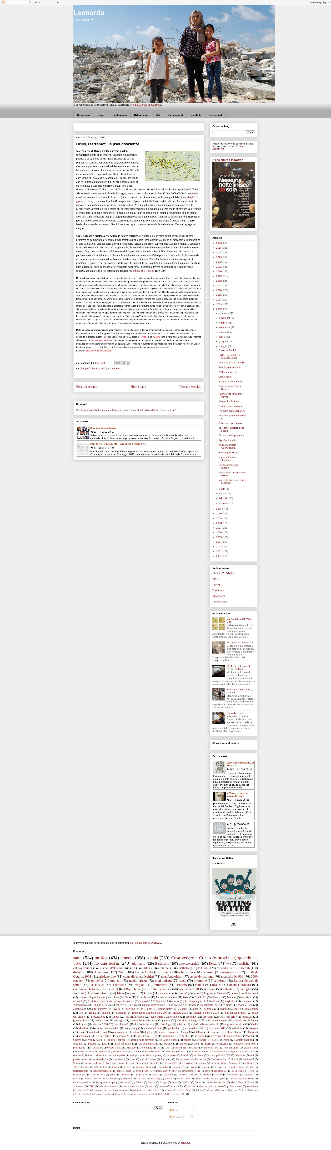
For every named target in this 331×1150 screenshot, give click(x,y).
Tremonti (127, 1078)
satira (183, 1051)
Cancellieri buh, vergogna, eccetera (237, 714)
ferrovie (219, 1067)
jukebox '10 (101, 1020)
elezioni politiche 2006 (219, 1055)
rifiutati (187, 1039)
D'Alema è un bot (227, 372)
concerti (120, 1004)
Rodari (250, 1082)
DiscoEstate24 (121, 1024)
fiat (124, 1086)
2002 (219, 551)
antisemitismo (100, 993)
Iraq (81, 1012)
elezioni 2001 (179, 1094)
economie (191, 1016)
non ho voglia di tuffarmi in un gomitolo (191, 1004)
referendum (251, 1008)
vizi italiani (125, 1082)
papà (252, 1055)
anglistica (230, 1001)
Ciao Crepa (224, 376)
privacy (159, 1055)
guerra (167, 972)
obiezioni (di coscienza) (211, 1086)
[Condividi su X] (122, 363)
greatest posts (234, 1067)
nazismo (130, 1008)
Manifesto (83, 1028)
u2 (199, 1070)
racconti (244, 968)
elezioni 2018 (100, 1024)
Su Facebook (175, 115)
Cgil (105, 1067)
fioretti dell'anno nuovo (99, 1055)
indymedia (240, 1055)
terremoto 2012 (217, 1028)
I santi (101, 115)
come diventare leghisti (138, 976)
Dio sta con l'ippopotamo (231, 435)
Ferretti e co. (112, 1078)
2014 (219, 299)
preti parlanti (163, 980)
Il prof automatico (227, 440)
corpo (251, 1070)
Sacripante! (248, 1059)
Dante (226, 1039)
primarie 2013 (84, 1090)
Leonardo (88, 13)
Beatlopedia (120, 115)
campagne (222, 1043)
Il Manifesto (218, 596)
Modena (231, 997)
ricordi (136, 1051)
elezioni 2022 (79, 1074)
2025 (219, 247)
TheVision (119, 985)
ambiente (83, 1036)
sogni (185, 1032)
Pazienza (222, 1090)
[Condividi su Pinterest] (128, 363)
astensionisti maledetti (107, 1028)
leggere (149, 1032)
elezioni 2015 (183, 1078)
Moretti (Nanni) (244, 1039)
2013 (219, 304)
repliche (244, 963)
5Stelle (254, 1024)
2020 (219, 271)
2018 (219, 280)
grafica (113, 1074)
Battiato (184, 968)
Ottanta (227, 989)
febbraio (224, 498)
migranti (115, 980)
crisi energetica (103, 1036)
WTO (91, 1086)
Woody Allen (94, 1039)
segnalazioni (230, 972)
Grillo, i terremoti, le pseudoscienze (229, 356)
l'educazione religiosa (214, 1078)
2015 (219, 294)
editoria (168, 1078)
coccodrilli (223, 968)
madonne (121, 1012)
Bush (185, 1036)
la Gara (202, 968)
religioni (140, 985)
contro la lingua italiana (92, 997)
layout (119, 1094)
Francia (216, 997)
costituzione (79, 1008)
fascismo (181, 985)
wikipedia (249, 1063)
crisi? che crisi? (228, 1016)
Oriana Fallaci (234, 1032)
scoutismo (168, 1074)
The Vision (218, 590)
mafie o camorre (168, 1032)
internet (164, 968)
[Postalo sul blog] (118, 363)
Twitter (223, 1008)
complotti (143, 1063)
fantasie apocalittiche (101, 340)
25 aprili (182, 1008)
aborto (167, 1020)
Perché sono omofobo (230, 406)
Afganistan (166, 1059)
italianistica (97, 985)
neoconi (77, 1001)
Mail (158, 115)
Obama (77, 1039)
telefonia (199, 1032)
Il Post (215, 579)
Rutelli (234, 1059)
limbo (151, 1086)
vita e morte (225, 1004)
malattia (155, 1074)
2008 (219, 523)
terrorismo (160, 985)
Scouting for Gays (228, 452)
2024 (219, 252)
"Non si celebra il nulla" (230, 381)
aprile (222, 488)
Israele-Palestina (112, 968)
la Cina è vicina (169, 1039)
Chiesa (115, 1016)
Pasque (92, 1043)
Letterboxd (215, 115)
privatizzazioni (80, 1059)
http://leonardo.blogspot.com (99, 351)
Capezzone (249, 1074)
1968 (196, 1043)
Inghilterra (235, 1051)
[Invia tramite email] (115, 363)
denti (244, 1090)
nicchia (191, 1086)
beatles (216, 985)
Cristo (148, 993)
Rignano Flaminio (144, 1067)
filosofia (96, 1047)
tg (156, 1036)
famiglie (245, 989)
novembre (225, 317)
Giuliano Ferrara (101, 1004)
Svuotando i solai (97, 1032)
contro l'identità (116, 1039)
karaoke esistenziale (152, 1004)
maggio (223, 346)
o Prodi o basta (114, 1047)
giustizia (247, 1016)
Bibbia (199, 985)
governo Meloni (216, 993)
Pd (133, 968)
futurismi (187, 972)
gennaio (224, 503)
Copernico (215, 1032)
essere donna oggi (202, 976)
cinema (127, 957)
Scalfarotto (78, 1086)
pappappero (101, 1082)
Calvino (139, 1082)
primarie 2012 (120, 1051)
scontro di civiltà (194, 1028)
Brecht (86, 1067)
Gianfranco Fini (219, 1059)
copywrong (131, 1028)
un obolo (196, 115)
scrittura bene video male (143, 1020)
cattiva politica (82, 968)
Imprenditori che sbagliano (227, 458)
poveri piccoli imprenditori (225, 1036)
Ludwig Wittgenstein (215, 1082)
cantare (135, 1032)
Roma (92, 1012)
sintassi (181, 1074)
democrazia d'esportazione (165, 1016)
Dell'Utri (186, 1082)
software (168, 1090)
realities (132, 1047)
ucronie (168, 1043)
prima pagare (142, 1070)
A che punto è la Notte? (227, 159)
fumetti (197, 993)
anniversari (165, 993)
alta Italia (198, 1055)
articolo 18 (178, 1067)
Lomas (127, 1067)
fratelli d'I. (200, 997)
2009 (219, 518)
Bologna (253, 1028)
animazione (119, 1032)
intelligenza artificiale (140, 1055)
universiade (169, 1036)
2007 (219, 527)
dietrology (165, 1024)
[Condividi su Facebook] (125, 363)
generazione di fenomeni (244, 993)
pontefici (97, 980)
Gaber (198, 1082)
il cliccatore (187, 1063)
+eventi (216, 584)
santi (77, 957)
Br (159, 1047)
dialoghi (78, 972)
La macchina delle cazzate (228, 466)
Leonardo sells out (166, 997)
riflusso (156, 1090)
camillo (195, 1047)
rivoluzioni (170, 1051)
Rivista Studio (219, 601)
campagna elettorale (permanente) (95, 989)
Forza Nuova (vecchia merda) (191, 1059)
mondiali (102, 1051)
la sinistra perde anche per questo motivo (111, 1001)
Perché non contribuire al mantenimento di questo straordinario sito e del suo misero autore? (126, 410)
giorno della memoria (142, 1039)
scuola (152, 957)
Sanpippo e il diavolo (229, 367)
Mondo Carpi (245, 1004)
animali (106, 1012)
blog (147, 968)
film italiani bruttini (235, 1012)
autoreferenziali (189, 963)
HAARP (143, 337)
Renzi (213, 963)
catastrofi (101, 368)
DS (167, 1047)
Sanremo (161, 1001)
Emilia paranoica (160, 989)
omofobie (200, 980)
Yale (100, 1086)
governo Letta (81, 1020)
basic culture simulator (216, 1070)
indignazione (141, 1074)
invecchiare (143, 997)
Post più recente (86, 386)
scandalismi (197, 1051)
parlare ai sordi (234, 1086)
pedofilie (208, 1008)
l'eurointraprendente (102, 1070)
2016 (219, 290)
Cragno (163, 1082)
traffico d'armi (184, 1090)
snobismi (235, 1063)
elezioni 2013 (180, 1012)
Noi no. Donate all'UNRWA (145, 104)
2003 (219, 546)
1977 (75, 1067)
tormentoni (187, 1070)
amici (236, 1008)
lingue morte (165, 1008)
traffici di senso (148, 1059)
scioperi (201, 1039)
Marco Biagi (237, 1082)
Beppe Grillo (88, 368)
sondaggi (147, 1047)
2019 (219, 276)
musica (101, 957)
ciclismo (234, 1090)
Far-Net (97, 1078)
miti (134, 993)
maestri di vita (85, 1051)
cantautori (247, 1001)
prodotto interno (103, 1090)
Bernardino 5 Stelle (228, 401)
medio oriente (138, 980)
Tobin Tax (163, 1067)
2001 (219, 556)
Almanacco (79, 1004)
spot (113, 1082)
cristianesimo (107, 976)
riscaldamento (152, 1051)
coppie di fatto (211, 1047)
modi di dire (177, 1086)
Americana (101, 972)
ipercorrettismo (80, 1070)
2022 (219, 261)
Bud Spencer (233, 1074)
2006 (219, 532)
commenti (78, 1055)
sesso (182, 980)
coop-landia (238, 1070)
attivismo (220, 980)
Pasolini (77, 1043)
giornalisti (138, 963)
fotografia (120, 1055)
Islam (120, 993)
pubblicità (173, 1028)
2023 (219, 257)
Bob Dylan (133, 989)
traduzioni (237, 1028)
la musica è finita (153, 1028)
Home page (84, 115)
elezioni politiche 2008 (206, 1012)
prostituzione (98, 1016)
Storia (215, 1001)
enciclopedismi (98, 1074)
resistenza (143, 1036)
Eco (87, 1078)
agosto (223, 332)
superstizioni (119, 1059)
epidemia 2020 (189, 989)
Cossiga (151, 1082)
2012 (219, 309)
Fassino (115, 1067)
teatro (132, 1059)
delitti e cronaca (240, 985)
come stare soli (126, 1063)
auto (195, 1008)
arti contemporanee (216, 1020)
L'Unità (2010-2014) (223, 573)
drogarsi (82, 1024)
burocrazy (155, 1078)
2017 (219, 285)
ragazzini (145, 1001)
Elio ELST (164, 1094)
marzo (223, 493)
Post (175, 1110)
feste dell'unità (231, 1047)
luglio (222, 336)
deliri (133, 1004)
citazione (193, 1067)
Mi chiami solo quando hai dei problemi (239, 667)
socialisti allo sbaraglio (200, 1074)
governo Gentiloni (104, 1094)
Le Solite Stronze (144, 1024)
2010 (219, 513)
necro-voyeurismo (82, 1082)
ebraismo (247, 997)
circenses (249, 1051)
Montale (211, 1090)
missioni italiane (219, 1063)
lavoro (116, 1008)
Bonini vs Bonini (227, 350)
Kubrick (199, 1090)
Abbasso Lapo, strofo (230, 423)
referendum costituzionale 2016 (149, 1012)
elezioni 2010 (170, 1063)
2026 (219, 243)
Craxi (174, 1082)
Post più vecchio (190, 386)
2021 (219, 266)
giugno (223, 341)
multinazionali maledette (242, 1078)
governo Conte (250, 1047)
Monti (249, 1036)
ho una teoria (114, 368)
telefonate (172, 1055)
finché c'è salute (122, 1043)
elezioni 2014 (124, 1036)
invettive (249, 1067)
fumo (197, 1078)
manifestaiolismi (171, 976)
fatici (104, 1043)
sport (174, 1070)
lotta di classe (124, 1070)
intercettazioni (137, 1086)
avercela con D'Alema (245, 1020)
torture (219, 1074)
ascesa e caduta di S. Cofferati (100, 1063)
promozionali (121, 1090)
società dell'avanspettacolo (205, 1024)
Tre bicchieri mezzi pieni (231, 410)
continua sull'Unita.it (142, 270)
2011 (219, 509)
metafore (202, 1063)
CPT (96, 1067)
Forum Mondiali (217, 1051)
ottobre (223, 322)
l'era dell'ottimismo (148, 1043)
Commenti (178, 1117)
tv (227, 963)
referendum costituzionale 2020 (141, 1094)
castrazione (112, 1086)
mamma (163, 1086)
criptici (155, 1063)
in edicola (125, 1074)
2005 (219, 537)
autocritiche (180, 1047)
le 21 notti (146, 1008)
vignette (183, 1043)
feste (185, 997)
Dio (80, 1032)
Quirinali (253, 1032)
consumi (206, 1067)
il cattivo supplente (195, 1001)
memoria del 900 (232, 976)
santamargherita (100, 1059)
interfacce (199, 1036)
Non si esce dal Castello (231, 362)
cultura (115, 997)
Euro (128, 997)
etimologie (87, 1094)
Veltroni (78, 993)
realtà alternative (140, 1090)
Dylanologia (141, 115)
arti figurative (99, 1008)
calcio (175, 1001)
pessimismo (252, 1086)
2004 (219, 541)
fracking (157, 337)
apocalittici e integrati (188, 1020)
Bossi (208, 1043)
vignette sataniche (234, 1024)
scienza (181, 1024)
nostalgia (119, 1020)
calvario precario (135, 1016)
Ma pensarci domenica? (240, 642)
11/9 (214, 1039)
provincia (208, 1016)
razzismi (208, 972)
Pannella (185, 1055)
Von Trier (141, 1078)
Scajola (76, 1063)
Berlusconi (162, 963)
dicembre (224, 313)
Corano (76, 1078)
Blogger (185, 1142)
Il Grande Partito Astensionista (227, 446)
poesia (211, 989)
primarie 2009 (160, 1070)
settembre (225, 327)
